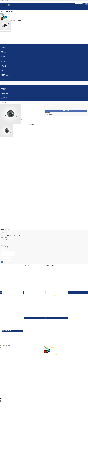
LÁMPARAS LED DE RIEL (3, 69)
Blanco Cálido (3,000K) (13, 235)
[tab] (3, 229)
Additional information (3, 229)
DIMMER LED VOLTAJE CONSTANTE (6, 345)
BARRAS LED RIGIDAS (3, 60)
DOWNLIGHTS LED (3, 84)
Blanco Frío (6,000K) (18, 235)
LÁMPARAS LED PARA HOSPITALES (4, 93)
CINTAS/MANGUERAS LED (3, 89)
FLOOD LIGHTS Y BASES (3, 56)
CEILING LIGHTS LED (3, 80)
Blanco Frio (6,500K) (8, 235)
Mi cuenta (77, 1)
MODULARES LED (3, 55)
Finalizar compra (81, 1)
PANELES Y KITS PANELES (3, 52)
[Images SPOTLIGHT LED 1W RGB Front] (21, 114)
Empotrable (47, 114)
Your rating (2, 248)
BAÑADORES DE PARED (3, 66)
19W (7, 239)
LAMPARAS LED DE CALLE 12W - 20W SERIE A (16, 20)
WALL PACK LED (2, 70)
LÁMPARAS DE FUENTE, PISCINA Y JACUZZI (5, 75)
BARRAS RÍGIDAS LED (3, 57)
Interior (49, 114)
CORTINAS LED (2, 98)
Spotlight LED (51, 114)
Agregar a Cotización (47, 112)
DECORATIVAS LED (3, 47)
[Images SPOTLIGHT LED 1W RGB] (35, 150)
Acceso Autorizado (85, 1)
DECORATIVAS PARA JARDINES (4, 46)
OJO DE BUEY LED (3, 83)
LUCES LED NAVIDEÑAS (3, 65)
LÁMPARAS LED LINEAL (3, 74)
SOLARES (2, 51)
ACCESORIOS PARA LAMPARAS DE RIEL (5, 92)
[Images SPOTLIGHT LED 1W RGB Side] (21, 150)
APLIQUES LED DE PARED (3, 94)
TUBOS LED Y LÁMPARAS (3, 61)
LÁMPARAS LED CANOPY (3, 88)
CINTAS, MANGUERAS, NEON (4, 97)
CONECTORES (2, 79)
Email (1, 259)
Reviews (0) (9, 229)
